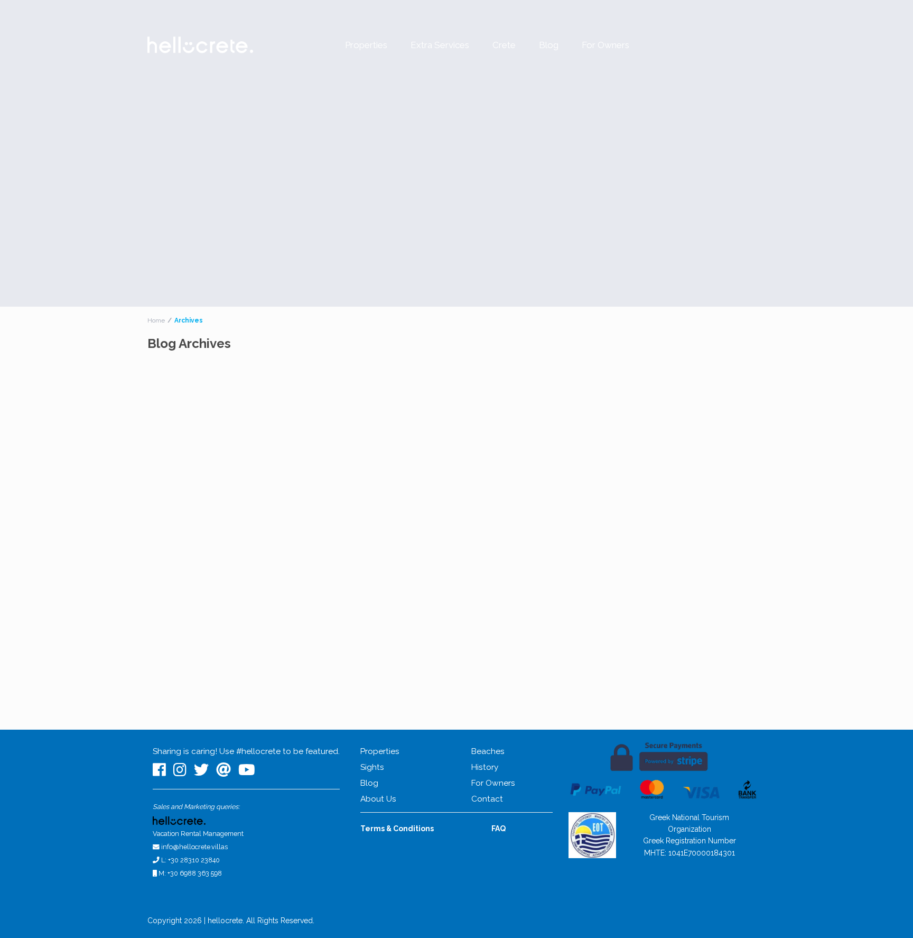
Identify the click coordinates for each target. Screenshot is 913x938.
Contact (487, 799)
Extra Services (440, 45)
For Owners (605, 45)
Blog (548, 45)
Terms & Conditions (397, 828)
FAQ (498, 828)
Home (156, 320)
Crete (504, 45)
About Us (378, 799)
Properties (366, 45)
